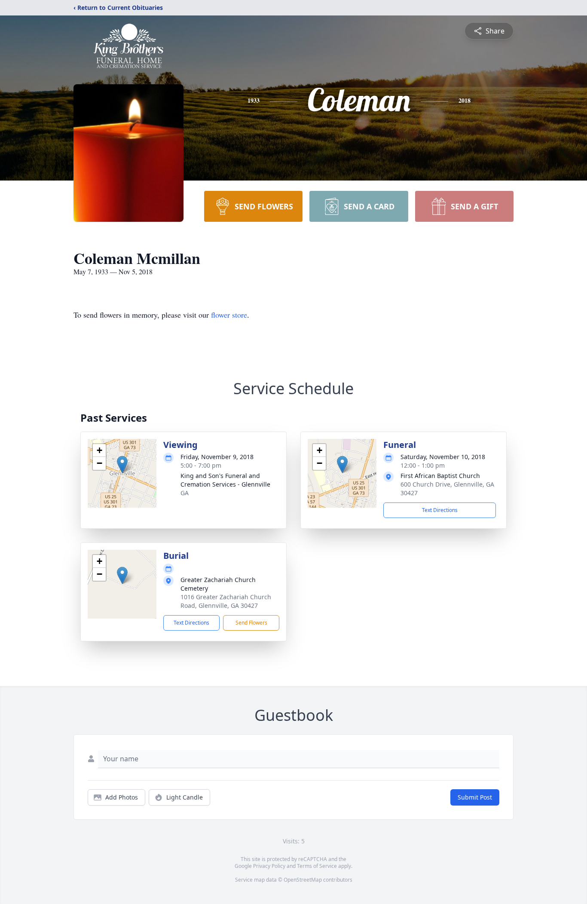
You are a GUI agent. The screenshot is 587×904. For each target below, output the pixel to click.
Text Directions (440, 510)
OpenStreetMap (303, 879)
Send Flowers (251, 622)
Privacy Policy (269, 866)
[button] (122, 464)
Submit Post (475, 797)
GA (184, 493)
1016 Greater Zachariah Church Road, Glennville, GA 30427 (225, 601)
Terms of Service (317, 866)
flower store (229, 315)
